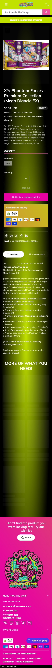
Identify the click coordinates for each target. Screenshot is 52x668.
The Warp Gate (14, 654)
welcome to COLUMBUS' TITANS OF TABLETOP (26, 20)
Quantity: (8, 172)
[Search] (46, 12)
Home (6, 241)
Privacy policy (21, 658)
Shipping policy (8, 662)
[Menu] (6, 5)
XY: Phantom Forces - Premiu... (25, 241)
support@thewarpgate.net (18, 606)
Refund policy (8, 658)
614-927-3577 (11, 610)
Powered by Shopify (28, 654)
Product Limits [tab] (38, 254)
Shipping (7, 112)
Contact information (24, 662)
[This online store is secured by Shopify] (12, 215)
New (8, 163)
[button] (46, 5)
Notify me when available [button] (27, 197)
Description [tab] (15, 254)
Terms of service (35, 658)
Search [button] (28, 537)
